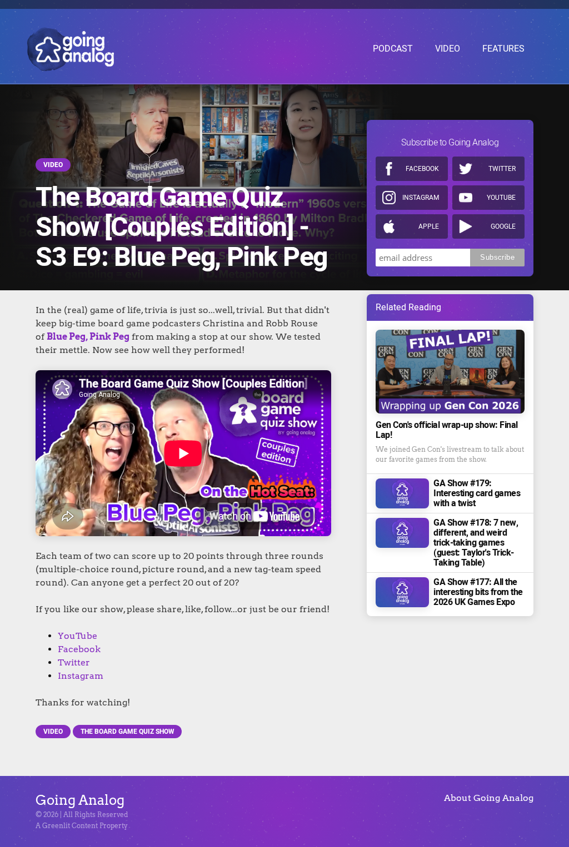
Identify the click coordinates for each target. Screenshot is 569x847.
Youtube (501, 198)
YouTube (77, 636)
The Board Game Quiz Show (127, 732)
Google (503, 226)
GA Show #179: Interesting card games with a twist (476, 493)
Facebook (79, 649)
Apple (428, 226)
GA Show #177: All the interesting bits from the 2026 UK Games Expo (478, 592)
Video (53, 165)
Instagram (80, 675)
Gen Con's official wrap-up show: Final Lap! (447, 430)
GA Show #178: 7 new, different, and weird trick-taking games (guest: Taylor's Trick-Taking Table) (475, 542)
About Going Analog (488, 798)
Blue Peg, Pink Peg (88, 336)
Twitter (74, 662)
